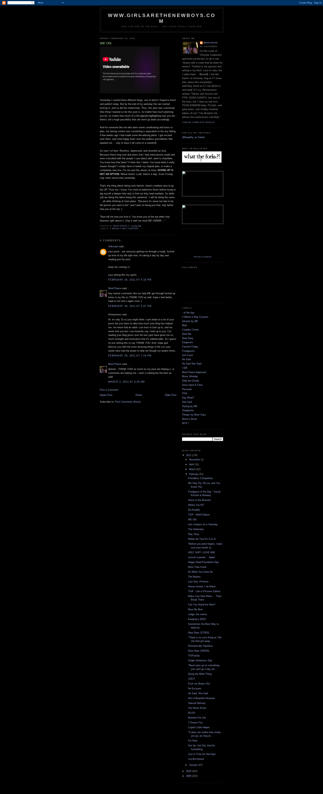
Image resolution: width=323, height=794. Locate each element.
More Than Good (197, 567)
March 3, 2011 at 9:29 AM (126, 381)
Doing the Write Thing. (200, 674)
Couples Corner (190, 329)
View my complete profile (198, 122)
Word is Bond (189, 419)
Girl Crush (187, 355)
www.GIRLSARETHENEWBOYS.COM (162, 18)
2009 (189, 776)
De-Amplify (194, 509)
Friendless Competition (200, 478)
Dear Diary (187, 338)
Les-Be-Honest (196, 759)
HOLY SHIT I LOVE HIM (201, 552)
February (194, 474)
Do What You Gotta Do (200, 571)
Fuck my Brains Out (199, 683)
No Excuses (194, 688)
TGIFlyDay (194, 655)
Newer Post (106, 395)
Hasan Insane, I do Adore (202, 586)
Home (139, 395)
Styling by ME (189, 406)
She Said (187, 402)
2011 (189, 455)
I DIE (185, 368)
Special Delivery (197, 703)
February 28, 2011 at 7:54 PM (129, 355)
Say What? (188, 397)
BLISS (191, 712)
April (192, 464)
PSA (184, 393)
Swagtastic (188, 410)
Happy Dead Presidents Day (203, 562)
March (192, 469)
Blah (184, 325)
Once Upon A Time (192, 385)
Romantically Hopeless (200, 645)
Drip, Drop (193, 534)
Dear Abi (186, 334)
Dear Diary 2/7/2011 (198, 632)
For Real (192, 740)
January (193, 765)
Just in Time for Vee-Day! (202, 754)
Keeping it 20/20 (197, 619)
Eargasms (187, 342)
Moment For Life (197, 717)
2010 (189, 771)
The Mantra (194, 576)
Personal (187, 389)
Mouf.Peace (114, 288)
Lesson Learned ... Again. (202, 557)
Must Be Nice (195, 609)
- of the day (188, 312)
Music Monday (190, 376)
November (195, 459)
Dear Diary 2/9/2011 (198, 650)
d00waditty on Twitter (193, 137)
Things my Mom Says (194, 414)
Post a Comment (109, 389)
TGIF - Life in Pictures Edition (204, 591)
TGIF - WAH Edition (199, 514)
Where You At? (196, 505)
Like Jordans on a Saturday (203, 524)
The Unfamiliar (196, 529)
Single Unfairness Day (200, 660)
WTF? (185, 423)
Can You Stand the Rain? (201, 604)
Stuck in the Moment (199, 500)
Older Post (170, 395)
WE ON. (192, 519)
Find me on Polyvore (203, 257)
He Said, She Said (198, 693)
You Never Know (197, 708)
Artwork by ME (190, 321)
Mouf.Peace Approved (194, 372)
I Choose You (195, 722)
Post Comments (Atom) (128, 401)
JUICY (191, 678)
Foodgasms (188, 351)
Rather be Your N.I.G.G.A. (202, 539)
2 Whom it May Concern (124, 228)
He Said (186, 359)
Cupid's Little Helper (199, 727)
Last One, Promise (198, 581)
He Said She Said (191, 363)
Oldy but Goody (190, 380)
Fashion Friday (190, 346)
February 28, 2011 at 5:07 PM (129, 306)
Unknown (113, 246)
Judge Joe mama (197, 614)
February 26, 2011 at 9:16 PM (129, 279)
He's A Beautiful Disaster (201, 698)
